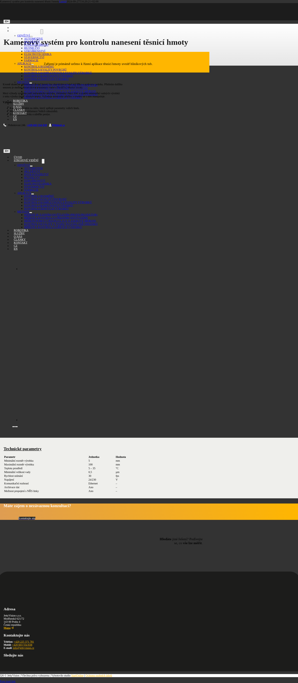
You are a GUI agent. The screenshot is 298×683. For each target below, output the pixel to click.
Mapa (7, 627)
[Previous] (13, 426)
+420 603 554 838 (37, 125)
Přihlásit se (58, 125)
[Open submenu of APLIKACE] (32, 64)
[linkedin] (5, 663)
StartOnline (77, 675)
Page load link (8, 681)
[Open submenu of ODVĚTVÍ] (31, 36)
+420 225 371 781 (24, 641)
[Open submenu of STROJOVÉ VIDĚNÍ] (41, 31)
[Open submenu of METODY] (30, 83)
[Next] (16, 426)
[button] (23, 448)
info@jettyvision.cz (23, 647)
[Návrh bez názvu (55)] (115, 268)
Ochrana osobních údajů (99, 675)
